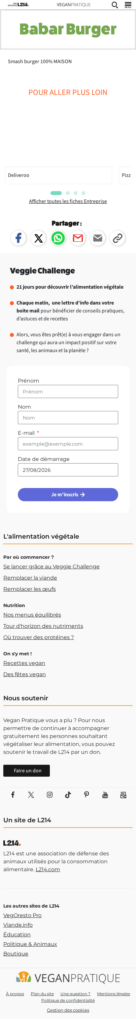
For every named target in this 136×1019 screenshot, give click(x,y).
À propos (15, 993)
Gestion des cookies (68, 1010)
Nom (24, 407)
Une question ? (75, 993)
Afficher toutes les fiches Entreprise (68, 201)
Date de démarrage (44, 459)
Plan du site (42, 993)
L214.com (48, 869)
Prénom (28, 381)
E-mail (27, 433)
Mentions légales (113, 993)
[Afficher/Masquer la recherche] (115, 4)
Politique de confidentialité (68, 1000)
